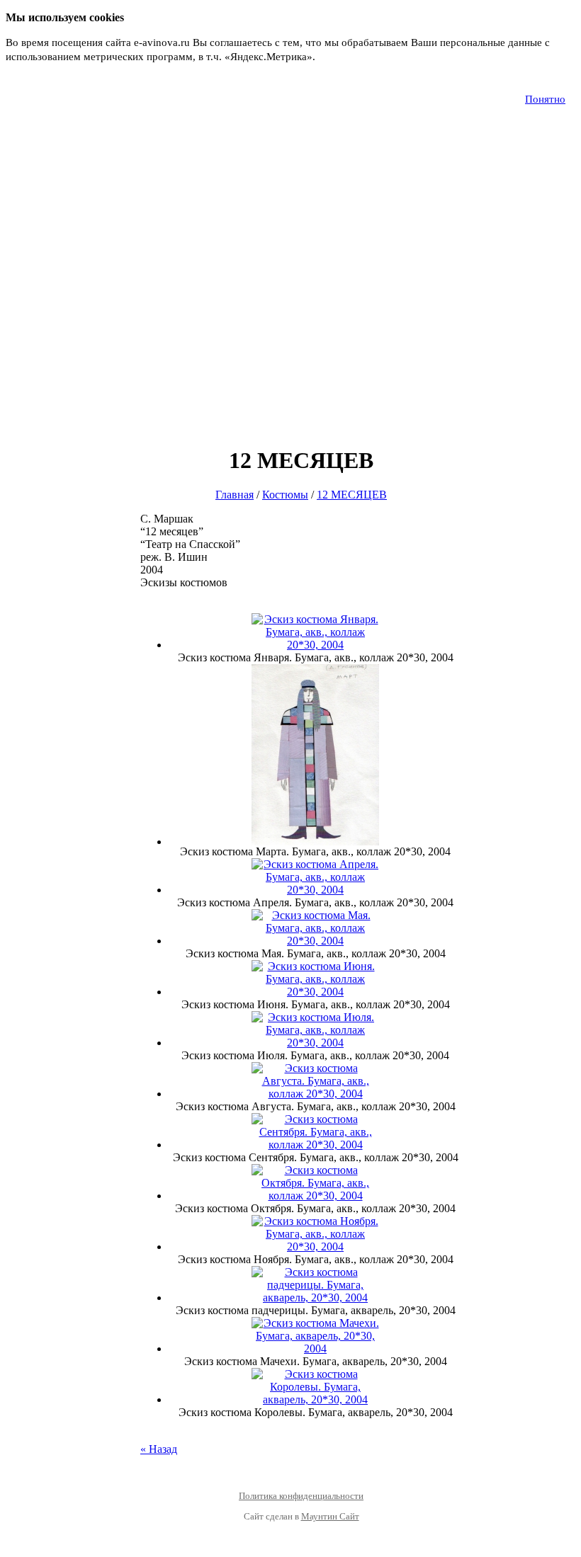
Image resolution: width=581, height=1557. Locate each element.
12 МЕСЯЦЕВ (352, 495)
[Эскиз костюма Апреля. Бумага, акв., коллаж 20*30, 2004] (315, 890)
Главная (234, 495)
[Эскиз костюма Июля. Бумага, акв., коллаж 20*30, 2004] (315, 1043)
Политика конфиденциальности (301, 1495)
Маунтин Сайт (330, 1516)
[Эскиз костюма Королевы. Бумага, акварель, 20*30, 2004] (315, 1399)
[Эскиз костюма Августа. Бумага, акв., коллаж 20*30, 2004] (315, 1094)
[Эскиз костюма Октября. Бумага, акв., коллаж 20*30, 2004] (315, 1196)
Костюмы (285, 495)
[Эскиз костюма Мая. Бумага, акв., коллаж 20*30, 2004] (315, 941)
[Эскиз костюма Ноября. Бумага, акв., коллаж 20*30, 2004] (315, 1247)
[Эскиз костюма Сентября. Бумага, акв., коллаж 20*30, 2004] (315, 1145)
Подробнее (344, 56)
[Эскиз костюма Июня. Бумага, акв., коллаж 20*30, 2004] (315, 992)
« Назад (158, 1449)
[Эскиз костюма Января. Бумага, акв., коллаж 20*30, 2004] (315, 645)
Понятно (545, 99)
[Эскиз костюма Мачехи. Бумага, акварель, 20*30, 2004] (315, 1348)
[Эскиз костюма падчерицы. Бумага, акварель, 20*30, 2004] (315, 1297)
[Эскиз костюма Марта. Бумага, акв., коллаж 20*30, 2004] (315, 841)
